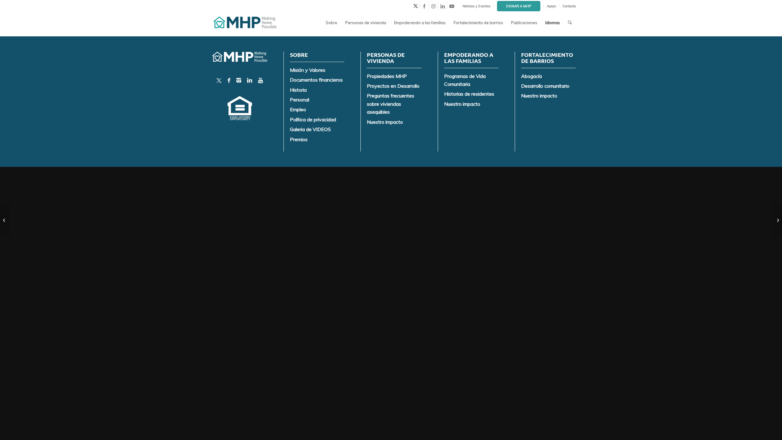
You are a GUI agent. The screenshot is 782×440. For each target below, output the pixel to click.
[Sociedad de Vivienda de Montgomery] (245, 22)
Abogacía (531, 76)
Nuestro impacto (385, 122)
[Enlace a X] (415, 6)
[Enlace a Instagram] (433, 6)
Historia (298, 90)
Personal (299, 100)
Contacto (569, 6)
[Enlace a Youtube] (451, 6)
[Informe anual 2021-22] (4, 220)
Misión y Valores (307, 70)
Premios (299, 139)
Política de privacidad (313, 119)
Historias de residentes (469, 94)
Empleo (298, 109)
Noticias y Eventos (476, 6)
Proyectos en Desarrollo (393, 86)
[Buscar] (570, 22)
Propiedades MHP (387, 76)
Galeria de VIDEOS (310, 129)
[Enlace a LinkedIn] (442, 6)
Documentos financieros (316, 80)
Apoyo (551, 6)
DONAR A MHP (518, 6)
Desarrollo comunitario (545, 86)
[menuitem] (476, 6)
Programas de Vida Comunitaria (465, 80)
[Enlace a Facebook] (424, 6)
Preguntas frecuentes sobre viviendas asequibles (390, 104)
